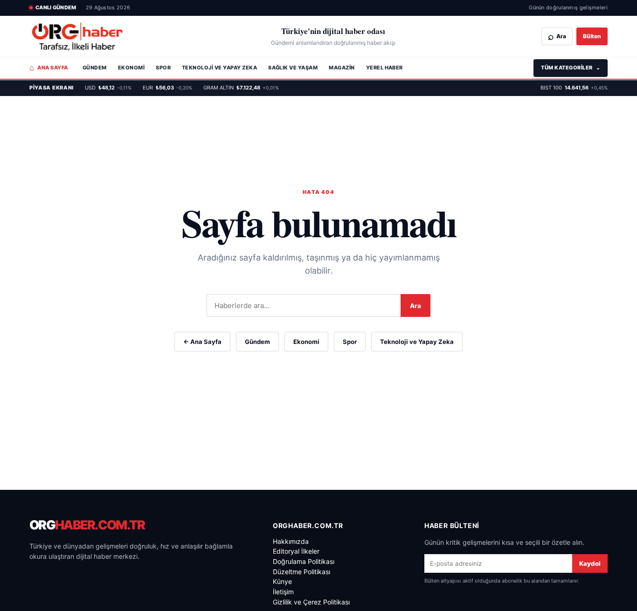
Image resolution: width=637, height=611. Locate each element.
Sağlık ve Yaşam (293, 67)
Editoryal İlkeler (296, 551)
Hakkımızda (291, 541)
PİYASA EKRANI (51, 87)
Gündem (95, 67)
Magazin (341, 67)
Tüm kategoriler (570, 67)
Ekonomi (131, 67)
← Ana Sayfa (202, 341)
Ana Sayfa (48, 67)
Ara (415, 305)
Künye (282, 581)
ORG (87, 525)
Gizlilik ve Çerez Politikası (311, 602)
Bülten (592, 36)
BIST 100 (574, 87)
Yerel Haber (384, 67)
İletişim (283, 592)
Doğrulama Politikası (303, 561)
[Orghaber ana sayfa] (77, 36)
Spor (163, 67)
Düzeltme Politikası (301, 572)
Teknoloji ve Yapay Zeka (219, 67)
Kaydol (590, 563)
